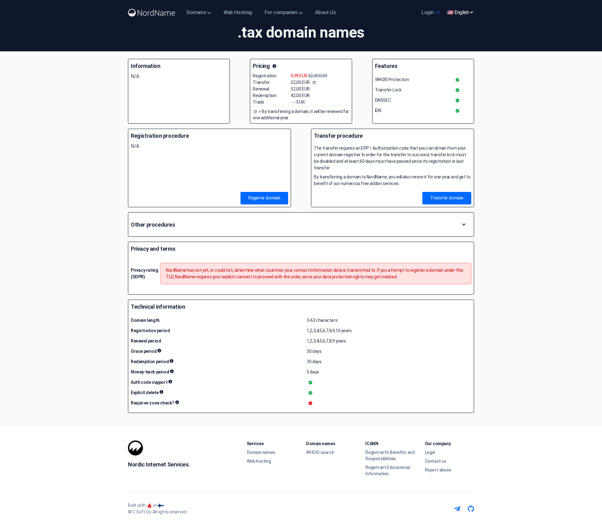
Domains (196, 12)
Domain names (261, 452)
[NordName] (151, 13)
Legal (430, 452)
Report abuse (438, 469)
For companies (281, 12)
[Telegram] (457, 509)
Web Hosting (238, 12)
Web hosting (259, 461)
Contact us (435, 461)
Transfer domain (446, 197)
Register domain (264, 197)
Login (430, 12)
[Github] (471, 509)
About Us (325, 12)
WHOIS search (320, 452)
